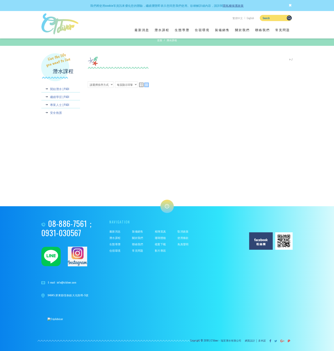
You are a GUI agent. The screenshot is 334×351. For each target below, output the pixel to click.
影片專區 (160, 250)
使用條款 (182, 237)
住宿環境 (202, 29)
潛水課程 (162, 29)
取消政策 (182, 231)
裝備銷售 (222, 29)
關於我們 (242, 29)
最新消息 (142, 29)
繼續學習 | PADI (59, 97)
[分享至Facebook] (270, 341)
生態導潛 (182, 29)
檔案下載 (160, 244)
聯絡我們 (262, 29)
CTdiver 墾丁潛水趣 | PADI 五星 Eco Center (59, 23)
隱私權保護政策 (233, 5)
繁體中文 (238, 18)
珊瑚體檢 (160, 237)
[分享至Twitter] (275, 341)
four (146, 85)
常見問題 (282, 29)
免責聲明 (182, 244)
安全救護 (56, 112)
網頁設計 (250, 340)
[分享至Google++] (282, 341)
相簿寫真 (160, 231)
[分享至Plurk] (289, 341)
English (250, 18)
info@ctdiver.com (66, 282)
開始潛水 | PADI (59, 89)
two (141, 85)
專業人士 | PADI (59, 104)
